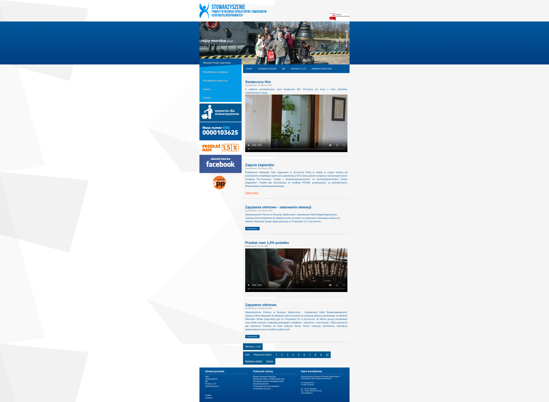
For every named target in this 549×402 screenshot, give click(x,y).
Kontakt (207, 98)
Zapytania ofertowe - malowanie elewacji (278, 207)
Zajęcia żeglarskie (259, 165)
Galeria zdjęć (252, 193)
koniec (269, 361)
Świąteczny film (258, 82)
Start (249, 69)
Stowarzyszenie (267, 69)
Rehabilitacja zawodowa (215, 72)
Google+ (208, 395)
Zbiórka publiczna (322, 69)
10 (327, 354)
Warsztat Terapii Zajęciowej (217, 63)
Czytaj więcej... (252, 229)
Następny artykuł (253, 361)
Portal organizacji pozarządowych (266, 386)
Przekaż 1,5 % (298, 69)
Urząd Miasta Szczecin (262, 389)
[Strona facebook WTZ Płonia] (220, 172)
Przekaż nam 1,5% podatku (267, 242)
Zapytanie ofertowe (261, 305)
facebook (208, 398)
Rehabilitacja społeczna (215, 80)
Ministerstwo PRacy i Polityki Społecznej (268, 379)
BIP (283, 69)
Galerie (206, 89)
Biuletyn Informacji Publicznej (264, 377)
